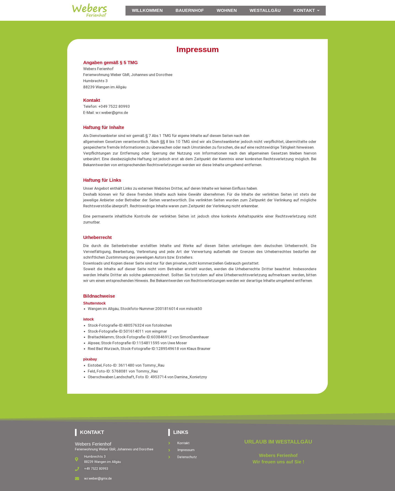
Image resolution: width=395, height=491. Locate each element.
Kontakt (304, 10)
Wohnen (227, 10)
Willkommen (147, 10)
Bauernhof (190, 10)
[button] (306, 11)
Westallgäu (265, 10)
